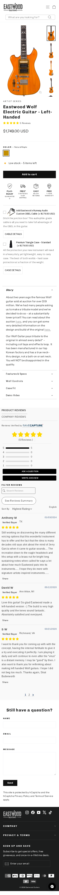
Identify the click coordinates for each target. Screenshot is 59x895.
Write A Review (30, 478)
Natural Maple (6, 153)
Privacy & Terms (16, 835)
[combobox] (30, 17)
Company (10, 826)
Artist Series (12, 101)
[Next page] (32, 694)
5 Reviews (25, 123)
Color (15, 147)
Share (5, 578)
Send (10, 783)
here (18, 321)
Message (9, 749)
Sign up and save (17, 846)
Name (6, 718)
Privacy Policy (22, 796)
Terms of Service (44, 796)
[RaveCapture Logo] (32, 425)
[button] (29, 290)
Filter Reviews (12, 485)
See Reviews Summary (19, 500)
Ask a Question (30, 471)
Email (7, 734)
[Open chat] (52, 886)
